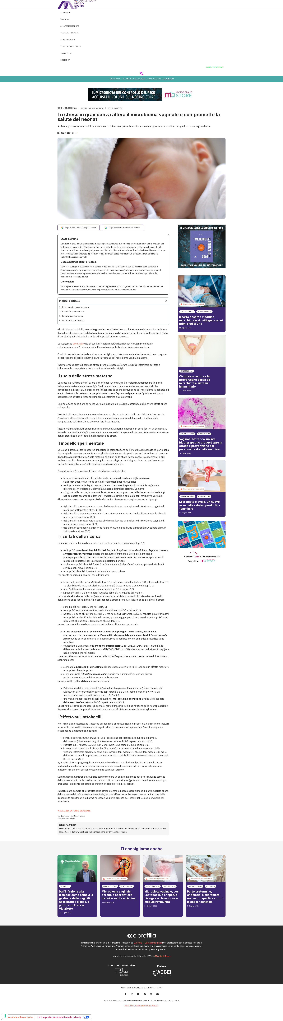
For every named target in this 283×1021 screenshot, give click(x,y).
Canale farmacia (67, 40)
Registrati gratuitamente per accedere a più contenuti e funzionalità (141, 79)
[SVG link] (76, 4)
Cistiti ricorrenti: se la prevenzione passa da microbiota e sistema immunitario (194, 381)
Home (59, 108)
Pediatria (210, 886)
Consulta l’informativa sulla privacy (141, 1006)
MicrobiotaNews (162, 956)
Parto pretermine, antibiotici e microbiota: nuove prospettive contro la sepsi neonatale (205, 896)
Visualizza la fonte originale (74, 811)
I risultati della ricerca (72, 316)
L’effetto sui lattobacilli (73, 320)
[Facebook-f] (125, 994)
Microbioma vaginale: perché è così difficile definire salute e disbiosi (119, 895)
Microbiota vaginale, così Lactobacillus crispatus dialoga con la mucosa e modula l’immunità (161, 896)
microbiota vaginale (77, 816)
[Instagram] (131, 994)
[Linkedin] (138, 994)
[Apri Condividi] (76, 133)
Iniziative (65, 886)
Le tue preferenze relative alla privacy (59, 1017)
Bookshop (65, 60)
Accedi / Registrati (214, 67)
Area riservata (204, 312)
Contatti (64, 53)
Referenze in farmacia (70, 46)
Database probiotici (69, 33)
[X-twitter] (151, 994)
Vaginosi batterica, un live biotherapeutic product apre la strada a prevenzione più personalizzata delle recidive (200, 444)
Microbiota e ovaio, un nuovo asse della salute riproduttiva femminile (199, 505)
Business (64, 19)
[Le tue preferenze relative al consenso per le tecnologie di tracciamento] (5, 1016)
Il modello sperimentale (73, 311)
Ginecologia (70, 108)
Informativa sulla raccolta (18, 1017)
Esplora (64, 12)
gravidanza (65, 816)
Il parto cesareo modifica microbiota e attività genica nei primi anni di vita (201, 320)
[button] (141, 73)
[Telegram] (144, 994)
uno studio (78, 343)
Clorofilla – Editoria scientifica (148, 942)
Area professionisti (69, 26)
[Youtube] (157, 994)
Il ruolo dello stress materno (75, 307)
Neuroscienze (187, 312)
